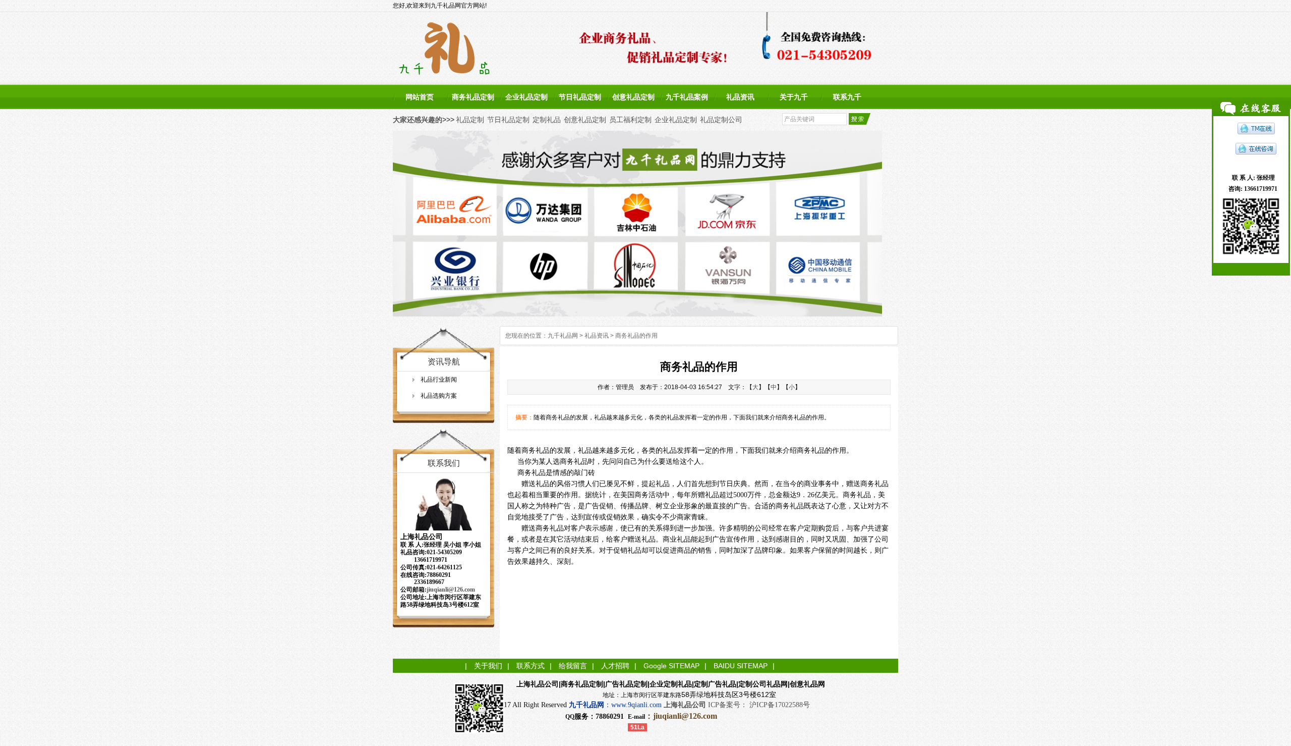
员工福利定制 (630, 120)
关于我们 (488, 666)
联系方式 (530, 666)
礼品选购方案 (439, 395)
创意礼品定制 (633, 97)
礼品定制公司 (721, 120)
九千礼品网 (563, 335)
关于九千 (794, 97)
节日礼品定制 (580, 97)
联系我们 (444, 463)
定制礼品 (547, 120)
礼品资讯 (740, 97)
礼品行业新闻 (439, 379)
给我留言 (573, 666)
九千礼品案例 (687, 97)
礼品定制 (470, 120)
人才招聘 (615, 666)
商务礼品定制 (473, 97)
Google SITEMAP (671, 666)
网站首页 (419, 97)
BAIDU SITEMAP (741, 666)
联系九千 (847, 97)
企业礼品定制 (526, 97)
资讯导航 (444, 361)
